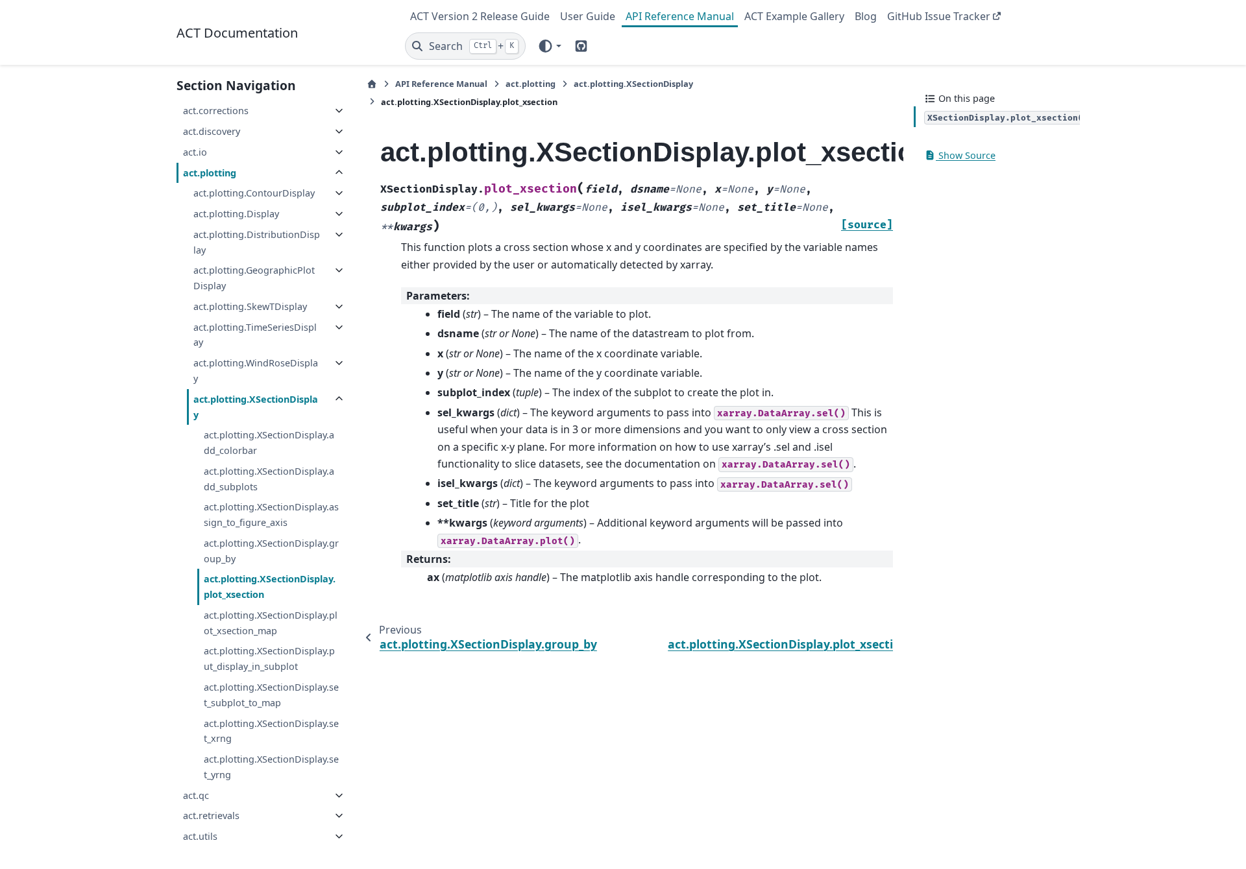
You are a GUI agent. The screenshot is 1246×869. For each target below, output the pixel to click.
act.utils (200, 836)
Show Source (966, 155)
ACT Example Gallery (794, 16)
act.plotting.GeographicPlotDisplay (254, 278)
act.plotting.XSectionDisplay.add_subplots (269, 479)
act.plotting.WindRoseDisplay (255, 371)
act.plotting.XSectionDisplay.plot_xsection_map (270, 623)
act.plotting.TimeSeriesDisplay (255, 335)
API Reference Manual (680, 16)
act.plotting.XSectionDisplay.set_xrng (271, 731)
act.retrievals (211, 815)
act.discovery (211, 131)
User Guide (587, 16)
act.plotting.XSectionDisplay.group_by (271, 551)
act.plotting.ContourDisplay (254, 193)
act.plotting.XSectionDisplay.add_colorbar (269, 443)
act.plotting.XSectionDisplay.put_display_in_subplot (269, 659)
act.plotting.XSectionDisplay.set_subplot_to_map (271, 695)
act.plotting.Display (236, 214)
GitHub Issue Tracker (938, 16)
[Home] (372, 84)
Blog (866, 16)
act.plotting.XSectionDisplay (255, 407)
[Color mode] (549, 46)
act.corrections (216, 110)
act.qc (196, 795)
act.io (195, 152)
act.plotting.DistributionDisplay (256, 242)
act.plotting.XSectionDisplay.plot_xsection (270, 587)
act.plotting (209, 173)
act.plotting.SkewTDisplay (250, 306)
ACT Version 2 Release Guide (480, 16)
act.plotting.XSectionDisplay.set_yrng (271, 767)
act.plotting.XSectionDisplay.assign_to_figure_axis (271, 515)
